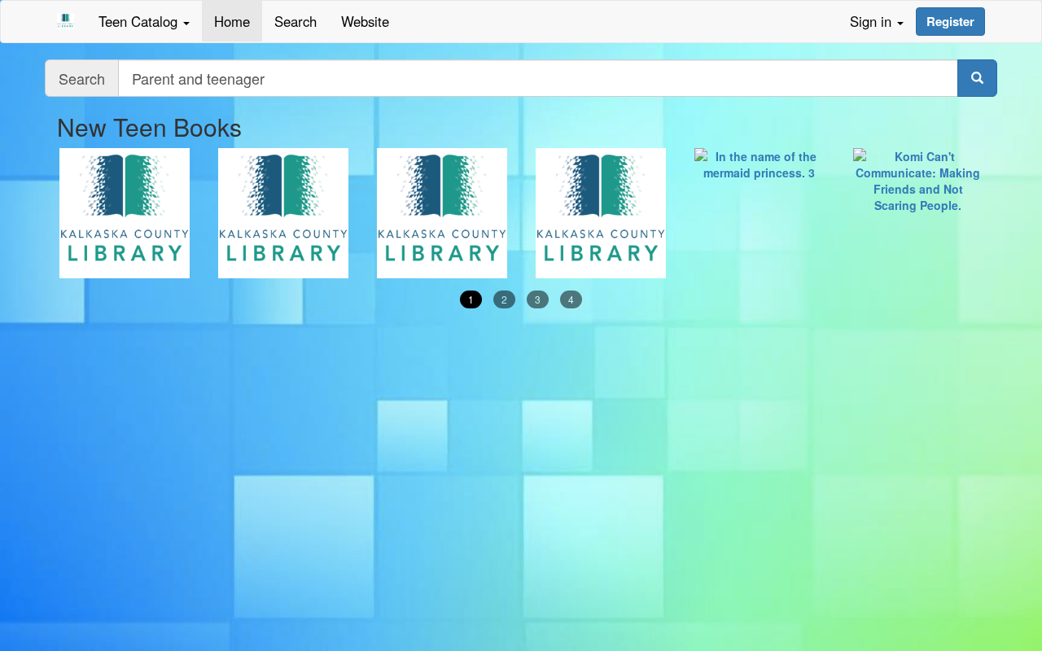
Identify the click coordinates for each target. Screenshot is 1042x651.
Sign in (872, 21)
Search (295, 21)
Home (232, 21)
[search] (977, 78)
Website (365, 21)
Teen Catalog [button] (140, 21)
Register (950, 21)
